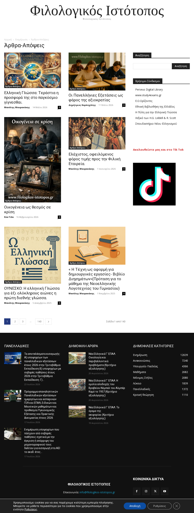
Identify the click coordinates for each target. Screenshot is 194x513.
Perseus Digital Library (149, 89)
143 (39, 321)
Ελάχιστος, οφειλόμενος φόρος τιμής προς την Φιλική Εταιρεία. (94, 159)
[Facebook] (136, 491)
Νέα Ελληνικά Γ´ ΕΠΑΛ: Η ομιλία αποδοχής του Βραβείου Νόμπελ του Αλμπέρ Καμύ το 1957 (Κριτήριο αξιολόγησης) (107, 388)
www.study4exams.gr (148, 95)
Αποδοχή (134, 505)
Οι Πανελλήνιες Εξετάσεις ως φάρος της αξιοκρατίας (96, 97)
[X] (155, 491)
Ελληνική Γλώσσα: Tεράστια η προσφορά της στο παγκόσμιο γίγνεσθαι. (31, 97)
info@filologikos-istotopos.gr (97, 492)
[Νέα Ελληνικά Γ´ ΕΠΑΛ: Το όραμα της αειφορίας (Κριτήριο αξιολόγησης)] (77, 412)
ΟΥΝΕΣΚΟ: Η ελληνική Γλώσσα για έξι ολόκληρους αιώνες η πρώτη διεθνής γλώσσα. (32, 293)
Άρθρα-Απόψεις (13, 86)
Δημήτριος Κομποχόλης (82, 105)
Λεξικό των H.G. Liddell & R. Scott (155, 118)
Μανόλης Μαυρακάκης (17, 107)
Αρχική (8, 39)
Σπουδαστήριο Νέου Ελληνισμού (156, 123)
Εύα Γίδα (9, 217)
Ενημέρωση (21, 39)
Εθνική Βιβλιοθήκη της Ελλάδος (155, 106)
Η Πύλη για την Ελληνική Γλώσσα (156, 112)
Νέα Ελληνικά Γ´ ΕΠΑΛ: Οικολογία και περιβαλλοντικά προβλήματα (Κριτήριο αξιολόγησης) (102, 361)
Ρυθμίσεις (30, 509)
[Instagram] (146, 491)
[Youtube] (164, 491)
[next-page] (48, 321)
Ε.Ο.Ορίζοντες (143, 101)
